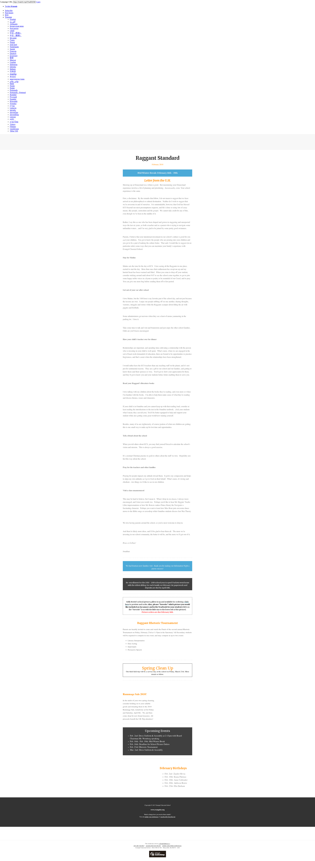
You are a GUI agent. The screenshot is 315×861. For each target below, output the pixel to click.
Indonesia (13, 65)
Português (14, 90)
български (14, 28)
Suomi (12, 49)
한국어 (13, 77)
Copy (38, 2)
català (12, 31)
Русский (13, 97)
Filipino (13, 127)
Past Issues (9, 13)
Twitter (11, 6)
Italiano (13, 69)
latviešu (13, 110)
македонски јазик (17, 79)
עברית (12, 106)
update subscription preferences (171, 845)
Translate (8, 17)
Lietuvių (13, 108)
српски (13, 117)
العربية (12, 22)
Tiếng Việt (14, 131)
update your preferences (151, 817)
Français (13, 51)
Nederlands (14, 47)
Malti (12, 84)
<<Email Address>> (164, 843)
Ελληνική (13, 56)
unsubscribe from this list (167, 817)
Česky (12, 40)
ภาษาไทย (14, 122)
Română (13, 95)
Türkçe (12, 124)
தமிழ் (12, 119)
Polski (12, 88)
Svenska (13, 104)
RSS (6, 15)
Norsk (12, 86)
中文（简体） (16, 33)
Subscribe (9, 10)
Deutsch (13, 53)
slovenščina (14, 115)
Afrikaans (13, 24)
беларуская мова (17, 26)
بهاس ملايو (14, 81)
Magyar (13, 60)
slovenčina (14, 112)
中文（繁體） (16, 35)
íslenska (13, 67)
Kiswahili (13, 101)
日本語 (13, 71)
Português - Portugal (18, 92)
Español (13, 99)
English (13, 19)
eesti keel (13, 45)
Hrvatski (13, 38)
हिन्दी (11, 58)
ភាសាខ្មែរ (13, 74)
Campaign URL (6, 2)
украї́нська (14, 129)
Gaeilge (13, 62)
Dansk (12, 42)
